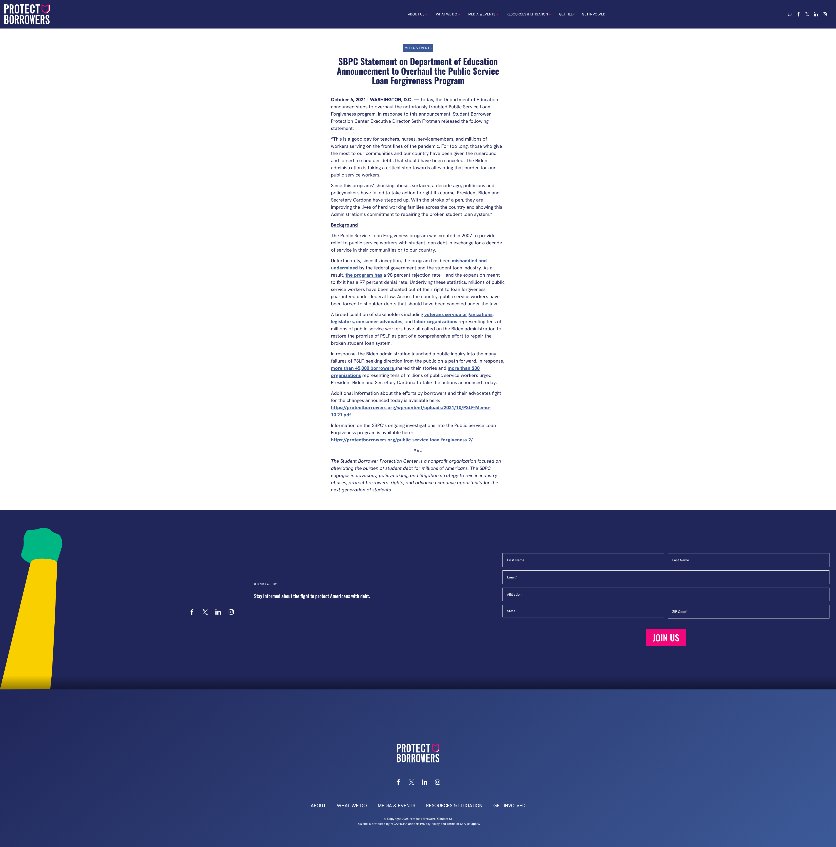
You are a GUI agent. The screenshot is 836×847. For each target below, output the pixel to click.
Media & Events (481, 14)
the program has (364, 275)
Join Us (666, 637)
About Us (416, 14)
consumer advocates (379, 321)
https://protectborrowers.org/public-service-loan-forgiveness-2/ (402, 440)
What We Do (446, 14)
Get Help (567, 14)
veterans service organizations (458, 314)
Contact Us (445, 819)
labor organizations (435, 321)
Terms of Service (458, 824)
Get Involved (593, 14)
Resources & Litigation (527, 14)
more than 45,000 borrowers (363, 368)
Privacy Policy (430, 824)
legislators (342, 321)
